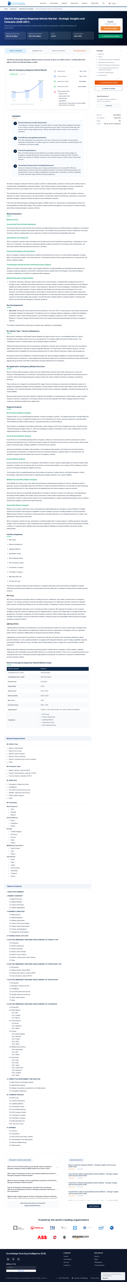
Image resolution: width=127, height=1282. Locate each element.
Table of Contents (58, 50)
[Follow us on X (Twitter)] (18, 1259)
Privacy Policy (95, 1278)
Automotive (13, 9)
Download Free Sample (109, 82)
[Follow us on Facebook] (13, 1259)
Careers (66, 1256)
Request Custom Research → (33, 1205)
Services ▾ (43, 3)
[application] (29, 90)
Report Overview (16, 50)
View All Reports (94, 1206)
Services (66, 1262)
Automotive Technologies (26, 9)
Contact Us (108, 105)
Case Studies (54, 3)
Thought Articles (99, 1265)
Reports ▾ (64, 3)
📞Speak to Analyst (108, 88)
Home (6, 9)
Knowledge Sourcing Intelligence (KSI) (26, 1253)
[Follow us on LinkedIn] (8, 1259)
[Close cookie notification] (123, 1274)
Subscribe (21, 1270)
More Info (105, 1278)
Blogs (96, 1259)
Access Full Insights (110, 28)
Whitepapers (98, 1262)
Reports (96, 1256)
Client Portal (94, 3)
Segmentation (37, 50)
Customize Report (79, 50)
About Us (84, 3)
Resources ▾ (74, 3)
